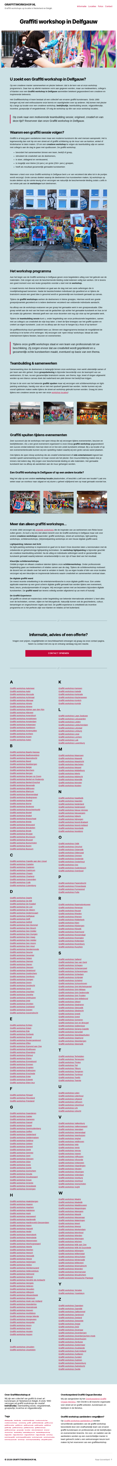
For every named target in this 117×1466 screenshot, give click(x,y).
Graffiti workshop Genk (20, 1150)
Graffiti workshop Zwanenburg (72, 1363)
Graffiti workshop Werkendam (72, 1229)
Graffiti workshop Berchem (22, 770)
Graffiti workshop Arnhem (21, 734)
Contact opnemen (58, 653)
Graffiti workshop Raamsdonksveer (74, 904)
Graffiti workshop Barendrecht (23, 758)
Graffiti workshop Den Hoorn (23, 943)
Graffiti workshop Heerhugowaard (25, 1244)
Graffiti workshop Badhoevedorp (24, 755)
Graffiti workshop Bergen (21, 773)
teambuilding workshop (43, 1432)
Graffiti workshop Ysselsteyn (71, 1293)
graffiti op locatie (28, 1425)
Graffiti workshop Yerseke (70, 1290)
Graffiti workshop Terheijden (71, 1056)
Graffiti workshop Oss (68, 865)
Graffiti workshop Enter (20, 1076)
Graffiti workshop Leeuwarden (72, 719)
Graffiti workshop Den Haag (22, 937)
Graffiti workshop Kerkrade (70, 694)
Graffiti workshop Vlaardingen (71, 1166)
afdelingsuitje (9, 1420)
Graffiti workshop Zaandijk (70, 1309)
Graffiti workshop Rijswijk (69, 929)
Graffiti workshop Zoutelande (71, 1348)
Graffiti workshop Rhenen (70, 917)
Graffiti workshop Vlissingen (71, 1172)
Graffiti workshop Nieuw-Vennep (73, 810)
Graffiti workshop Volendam (71, 1175)
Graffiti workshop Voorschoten (72, 1184)
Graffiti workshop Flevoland (22, 1098)
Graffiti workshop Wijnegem (71, 1251)
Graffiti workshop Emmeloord (23, 1061)
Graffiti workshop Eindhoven (23, 1049)
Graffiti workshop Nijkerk (69, 816)
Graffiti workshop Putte (68, 892)
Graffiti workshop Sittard (69, 1002)
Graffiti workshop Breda (20, 822)
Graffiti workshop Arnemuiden (23, 731)
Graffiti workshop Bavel (20, 761)
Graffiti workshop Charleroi (22, 876)
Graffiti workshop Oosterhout (71, 862)
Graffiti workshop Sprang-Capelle (73, 1029)
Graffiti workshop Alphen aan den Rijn (27, 709)
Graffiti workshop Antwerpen (23, 725)
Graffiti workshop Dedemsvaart (24, 913)
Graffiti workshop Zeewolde (70, 1321)
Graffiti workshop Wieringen (71, 1238)
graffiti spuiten (39, 1425)
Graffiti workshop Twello (69, 1077)
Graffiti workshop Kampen (70, 688)
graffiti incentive (9, 1425)
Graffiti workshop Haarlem (22, 1207)
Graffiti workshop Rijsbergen (71, 926)
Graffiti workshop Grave (21, 1180)
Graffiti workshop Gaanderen (23, 1113)
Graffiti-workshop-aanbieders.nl (78, 1421)
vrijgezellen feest (18, 1435)
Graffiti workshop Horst (20, 1328)
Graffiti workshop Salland (69, 959)
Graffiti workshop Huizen (21, 1334)
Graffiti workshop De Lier (21, 907)
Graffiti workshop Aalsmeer (22, 688)
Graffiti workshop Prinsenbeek (72, 886)
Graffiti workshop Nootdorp (70, 831)
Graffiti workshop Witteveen (71, 1263)
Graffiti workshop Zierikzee (70, 1342)
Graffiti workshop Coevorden (23, 879)
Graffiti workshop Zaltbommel (71, 1312)
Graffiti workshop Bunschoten (23, 843)
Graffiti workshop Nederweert (71, 807)
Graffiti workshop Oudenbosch (72, 868)
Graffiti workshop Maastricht (71, 761)
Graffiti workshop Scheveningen (73, 971)
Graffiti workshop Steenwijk (70, 1044)
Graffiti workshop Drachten (22, 992)
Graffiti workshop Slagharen (71, 1005)
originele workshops (45, 530)
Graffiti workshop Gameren (22, 1119)
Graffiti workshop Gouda (21, 1174)
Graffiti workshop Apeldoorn (22, 728)
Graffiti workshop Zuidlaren (70, 1354)
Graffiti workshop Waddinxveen (72, 1205)
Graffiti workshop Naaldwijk (70, 798)
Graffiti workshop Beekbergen (23, 764)
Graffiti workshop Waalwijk (70, 1202)
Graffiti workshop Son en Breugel (73, 1023)
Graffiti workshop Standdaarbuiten (74, 1035)
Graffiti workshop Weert (69, 1223)
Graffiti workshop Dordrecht (22, 985)
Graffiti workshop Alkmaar (21, 700)
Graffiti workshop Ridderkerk (71, 920)
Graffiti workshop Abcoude (22, 694)
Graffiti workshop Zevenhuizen (72, 1339)
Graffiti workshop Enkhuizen (23, 1070)
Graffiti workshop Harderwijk (23, 1219)
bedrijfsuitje (17, 1420)
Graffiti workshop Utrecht (69, 1111)
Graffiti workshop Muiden (69, 785)
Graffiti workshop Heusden (22, 1289)
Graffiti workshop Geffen (21, 1131)
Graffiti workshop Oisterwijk (70, 850)
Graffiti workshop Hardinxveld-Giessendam (29, 1222)
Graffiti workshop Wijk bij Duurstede (74, 1247)
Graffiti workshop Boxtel (21, 812)
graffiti (29, 1423)
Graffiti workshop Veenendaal (71, 1132)
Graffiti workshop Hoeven (21, 1310)
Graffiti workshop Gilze (20, 1162)
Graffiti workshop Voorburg (70, 1178)
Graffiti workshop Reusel (69, 911)
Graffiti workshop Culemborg (23, 885)
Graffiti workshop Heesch (21, 1253)
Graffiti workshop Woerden (70, 1269)
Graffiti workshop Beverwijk (22, 785)
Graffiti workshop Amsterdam (23, 721)
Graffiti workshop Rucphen (70, 947)
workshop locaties (60, 392)
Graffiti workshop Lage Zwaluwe (73, 716)
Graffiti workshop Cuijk (20, 882)
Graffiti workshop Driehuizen (23, 998)
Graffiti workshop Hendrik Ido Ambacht (27, 1280)
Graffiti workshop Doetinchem (23, 973)
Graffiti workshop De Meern (22, 910)
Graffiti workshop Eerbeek (22, 1034)
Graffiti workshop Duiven (21, 1010)
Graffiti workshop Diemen (21, 961)
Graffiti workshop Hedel (20, 1231)
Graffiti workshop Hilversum (22, 1298)
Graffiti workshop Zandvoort (71, 1315)
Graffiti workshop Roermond (71, 932)
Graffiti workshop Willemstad (71, 1254)
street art (46, 1430)
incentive (27, 1430)
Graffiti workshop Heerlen (21, 1250)
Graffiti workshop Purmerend (71, 889)
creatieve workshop (41, 1420)
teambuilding (18, 1432)
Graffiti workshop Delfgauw (22, 916)
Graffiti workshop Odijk (68, 843)
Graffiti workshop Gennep (21, 1153)
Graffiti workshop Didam (21, 958)
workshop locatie (37, 1437)
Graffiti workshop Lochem (70, 737)
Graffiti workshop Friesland (22, 1101)
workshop (49, 1435)
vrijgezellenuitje (40, 1435)
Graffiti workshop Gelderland (23, 1134)
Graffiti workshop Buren (20, 846)
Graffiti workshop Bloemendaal (24, 794)
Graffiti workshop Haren (21, 1225)
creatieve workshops (11, 1423)
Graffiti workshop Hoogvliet (22, 1322)
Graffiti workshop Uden (68, 1093)
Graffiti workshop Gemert (21, 1146)
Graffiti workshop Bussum (21, 849)
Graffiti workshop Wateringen (71, 1220)
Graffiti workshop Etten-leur (22, 1083)
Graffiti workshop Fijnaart (21, 1095)
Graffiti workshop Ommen (70, 856)
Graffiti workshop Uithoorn (70, 1102)
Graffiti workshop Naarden (70, 801)
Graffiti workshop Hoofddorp (23, 1313)
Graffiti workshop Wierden (70, 1235)
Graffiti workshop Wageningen (72, 1208)
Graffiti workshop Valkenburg (71, 1123)
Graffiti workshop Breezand (22, 825)
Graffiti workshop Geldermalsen (24, 1137)
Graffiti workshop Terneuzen (71, 1059)
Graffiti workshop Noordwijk (71, 828)
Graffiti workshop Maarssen (71, 755)
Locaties (92, 6)
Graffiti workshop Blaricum (22, 791)
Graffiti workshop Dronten (21, 1004)
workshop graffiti (10, 1437)
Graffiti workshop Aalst (20, 691)
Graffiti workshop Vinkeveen (71, 1163)
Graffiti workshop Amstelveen (23, 719)
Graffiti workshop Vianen (69, 1154)
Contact (108, 6)
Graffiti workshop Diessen (21, 967)
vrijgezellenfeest (29, 1435)
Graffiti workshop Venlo (69, 1147)
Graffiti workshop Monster (70, 783)
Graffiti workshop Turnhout (70, 1074)
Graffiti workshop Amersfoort (23, 715)
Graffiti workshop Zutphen (70, 1360)
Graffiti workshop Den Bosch (23, 928)
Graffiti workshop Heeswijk (22, 1256)
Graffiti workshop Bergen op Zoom (25, 776)
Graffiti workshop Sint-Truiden (72, 995)
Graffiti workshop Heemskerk (23, 1235)
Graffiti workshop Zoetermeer (71, 1345)
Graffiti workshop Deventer (22, 955)
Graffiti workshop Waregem (70, 1211)
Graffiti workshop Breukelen (22, 828)
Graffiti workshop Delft (20, 919)
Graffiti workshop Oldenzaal (71, 853)
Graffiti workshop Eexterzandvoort (25, 1040)
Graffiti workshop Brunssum (22, 837)
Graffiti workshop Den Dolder (23, 931)
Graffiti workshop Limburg (70, 731)
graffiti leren (19, 1425)
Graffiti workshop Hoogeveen (23, 1319)
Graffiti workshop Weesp (69, 1226)
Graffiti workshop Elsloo (21, 1058)
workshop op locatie (11, 1439)
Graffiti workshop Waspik (69, 1214)
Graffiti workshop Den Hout (22, 946)
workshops (21, 1439)
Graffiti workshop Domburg (22, 976)
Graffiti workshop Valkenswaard (72, 1126)
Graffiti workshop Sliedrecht (71, 1011)
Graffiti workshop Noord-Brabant (73, 822)
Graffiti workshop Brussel (21, 840)
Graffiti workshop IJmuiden (22, 1347)
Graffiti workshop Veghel (69, 1138)
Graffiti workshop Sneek (69, 1014)
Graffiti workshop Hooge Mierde (24, 1316)
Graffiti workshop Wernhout (70, 1232)
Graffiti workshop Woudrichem (72, 1275)
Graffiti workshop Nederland (71, 804)
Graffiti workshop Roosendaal (71, 935)
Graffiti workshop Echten (21, 1025)
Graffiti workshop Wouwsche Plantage (75, 1278)
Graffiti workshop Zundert (70, 1357)
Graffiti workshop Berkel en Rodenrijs (27, 779)
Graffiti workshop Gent (20, 1156)
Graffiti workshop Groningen (23, 1189)
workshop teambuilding (33, 1439)
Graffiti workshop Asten (20, 740)
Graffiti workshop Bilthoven (22, 788)
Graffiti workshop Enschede (22, 1073)
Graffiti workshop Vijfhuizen (70, 1156)
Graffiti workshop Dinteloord (22, 970)
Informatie (81, 6)
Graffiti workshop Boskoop (22, 806)
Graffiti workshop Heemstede (23, 1237)
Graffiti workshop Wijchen (70, 1241)
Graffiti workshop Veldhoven (71, 1141)
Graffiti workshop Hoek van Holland (26, 1301)
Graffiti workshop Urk (68, 1108)
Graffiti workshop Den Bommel (24, 925)
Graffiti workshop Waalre (69, 1199)
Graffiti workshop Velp (68, 1144)
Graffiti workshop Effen (20, 1043)
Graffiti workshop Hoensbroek (23, 1307)
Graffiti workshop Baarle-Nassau (25, 752)
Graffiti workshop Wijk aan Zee (72, 1245)
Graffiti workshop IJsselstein (23, 1350)
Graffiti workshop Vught (69, 1187)
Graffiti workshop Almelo (21, 703)
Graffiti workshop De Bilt (21, 901)
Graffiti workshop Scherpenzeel (72, 968)
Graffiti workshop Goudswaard (24, 1177)
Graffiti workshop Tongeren (70, 1071)
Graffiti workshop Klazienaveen (72, 697)
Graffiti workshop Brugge (21, 834)
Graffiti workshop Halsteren (22, 1210)
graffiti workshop (17, 1427)
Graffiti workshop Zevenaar (70, 1330)
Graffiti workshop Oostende (70, 859)
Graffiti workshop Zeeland (70, 1318)
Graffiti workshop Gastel (21, 1125)
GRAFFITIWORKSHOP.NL (20, 4)
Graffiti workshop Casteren (22, 867)
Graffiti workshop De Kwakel (23, 904)
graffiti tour (47, 1425)
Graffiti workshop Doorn (21, 982)
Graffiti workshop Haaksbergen (24, 1201)
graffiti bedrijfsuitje (37, 1423)
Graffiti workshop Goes (20, 1165)
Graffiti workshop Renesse (70, 907)
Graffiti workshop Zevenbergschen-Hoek (76, 1336)
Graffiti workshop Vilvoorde (70, 1160)
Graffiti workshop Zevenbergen (72, 1333)
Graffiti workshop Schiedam (71, 974)
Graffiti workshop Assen (21, 737)
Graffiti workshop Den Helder (23, 940)
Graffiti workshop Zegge (69, 1324)
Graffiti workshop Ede (20, 1031)
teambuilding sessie (29, 1432)
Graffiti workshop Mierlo (69, 773)
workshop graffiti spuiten (23, 1437)
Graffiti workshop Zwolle (69, 1369)
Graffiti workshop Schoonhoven (72, 983)
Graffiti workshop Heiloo (21, 1265)
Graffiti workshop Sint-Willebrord (73, 998)
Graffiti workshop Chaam (21, 873)
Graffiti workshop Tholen (69, 1062)
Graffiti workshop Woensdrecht (72, 1266)
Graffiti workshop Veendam (70, 1129)
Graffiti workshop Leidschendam (73, 725)
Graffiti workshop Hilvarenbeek (24, 1295)
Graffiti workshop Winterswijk (71, 1260)
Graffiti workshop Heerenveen (23, 1241)
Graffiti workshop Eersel (21, 1037)
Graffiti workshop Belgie (21, 767)
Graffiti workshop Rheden (70, 914)
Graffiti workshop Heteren (21, 1286)
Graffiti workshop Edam (20, 1028)
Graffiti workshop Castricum (22, 870)
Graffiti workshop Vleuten (69, 1169)
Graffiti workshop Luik (68, 740)
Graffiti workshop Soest (69, 1017)
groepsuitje (20, 1430)
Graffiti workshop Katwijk (69, 691)
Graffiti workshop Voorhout (70, 1181)
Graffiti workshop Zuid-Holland (72, 1351)
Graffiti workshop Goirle (20, 1168)
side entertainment (37, 1430)
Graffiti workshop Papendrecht (72, 883)
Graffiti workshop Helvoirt (21, 1277)
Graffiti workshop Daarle (21, 898)
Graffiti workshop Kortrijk (69, 703)
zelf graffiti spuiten (46, 1439)
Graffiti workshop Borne (20, 803)
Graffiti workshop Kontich (69, 700)
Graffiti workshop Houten (21, 1331)
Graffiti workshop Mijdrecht (70, 776)
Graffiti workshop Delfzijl (21, 922)
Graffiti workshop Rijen (68, 923)
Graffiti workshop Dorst (20, 988)
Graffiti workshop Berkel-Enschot (25, 782)
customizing (22, 1423)
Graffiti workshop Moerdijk (70, 779)
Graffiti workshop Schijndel (70, 977)
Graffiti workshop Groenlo (21, 1183)
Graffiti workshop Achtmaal (22, 697)
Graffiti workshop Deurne (21, 952)
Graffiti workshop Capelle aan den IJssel (28, 861)
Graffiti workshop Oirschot (70, 847)
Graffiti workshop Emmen (21, 1064)
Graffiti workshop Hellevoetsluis (24, 1271)
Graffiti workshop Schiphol (70, 980)
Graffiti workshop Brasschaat (23, 819)
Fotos (100, 6)
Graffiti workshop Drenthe (21, 995)
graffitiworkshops (40, 1427)
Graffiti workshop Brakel (21, 816)
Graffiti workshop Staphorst (70, 1038)
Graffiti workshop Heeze (21, 1259)
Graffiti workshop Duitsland (22, 1007)
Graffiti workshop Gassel (21, 1122)
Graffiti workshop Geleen (21, 1144)
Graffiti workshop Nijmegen (70, 819)
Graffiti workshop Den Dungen (23, 934)
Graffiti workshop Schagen (70, 965)
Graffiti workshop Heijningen (23, 1262)
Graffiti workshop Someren (70, 1020)
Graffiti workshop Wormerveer (72, 1272)
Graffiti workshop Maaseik (70, 758)
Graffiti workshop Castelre (22, 864)
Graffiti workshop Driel (20, 1001)
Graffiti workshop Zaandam (70, 1305)
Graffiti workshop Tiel (68, 1065)
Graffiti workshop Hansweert (23, 1216)
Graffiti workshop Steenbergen (72, 1041)
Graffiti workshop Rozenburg (71, 944)
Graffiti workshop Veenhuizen (71, 1135)
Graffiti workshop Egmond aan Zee (26, 1046)
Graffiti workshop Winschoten (71, 1257)
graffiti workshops (10, 1430)
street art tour (9, 1432)
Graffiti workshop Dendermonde (24, 949)
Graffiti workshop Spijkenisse (71, 1026)
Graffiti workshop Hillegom (22, 1292)
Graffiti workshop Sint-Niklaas (71, 989)
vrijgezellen (8, 1435)
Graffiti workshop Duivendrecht (24, 1013)
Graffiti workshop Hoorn (21, 1325)
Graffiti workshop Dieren (21, 964)
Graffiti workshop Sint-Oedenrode (73, 992)
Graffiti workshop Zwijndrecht (71, 1366)
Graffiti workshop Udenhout (70, 1096)
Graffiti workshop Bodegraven (23, 797)
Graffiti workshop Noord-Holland (73, 825)
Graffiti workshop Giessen (21, 1159)
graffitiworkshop (29, 1427)
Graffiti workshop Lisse (68, 734)
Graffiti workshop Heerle (21, 1247)
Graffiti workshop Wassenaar (71, 1217)
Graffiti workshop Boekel (21, 800)
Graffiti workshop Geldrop (21, 1140)
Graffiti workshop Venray (69, 1150)
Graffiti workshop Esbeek (21, 1079)
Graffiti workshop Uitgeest (70, 1099)
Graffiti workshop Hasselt (21, 1228)
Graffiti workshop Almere (21, 706)
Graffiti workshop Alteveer (21, 712)
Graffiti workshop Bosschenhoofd (25, 810)
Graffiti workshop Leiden (69, 722)
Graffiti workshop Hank (20, 1213)
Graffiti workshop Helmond (22, 1274)
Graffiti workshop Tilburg (69, 1068)
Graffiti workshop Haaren (21, 1204)
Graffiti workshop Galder (21, 1116)
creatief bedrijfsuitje (28, 1420)
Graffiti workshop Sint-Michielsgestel (75, 986)
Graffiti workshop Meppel (69, 767)
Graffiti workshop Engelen (21, 1067)
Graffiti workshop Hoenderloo (23, 1304)
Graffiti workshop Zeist (68, 1327)
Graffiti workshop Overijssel (71, 871)
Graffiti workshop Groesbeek (23, 1186)
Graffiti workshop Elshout (21, 1055)
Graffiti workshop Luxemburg (71, 743)
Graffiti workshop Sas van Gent (72, 962)
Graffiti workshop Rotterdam (71, 941)
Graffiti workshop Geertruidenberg (25, 1128)
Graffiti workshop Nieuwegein (71, 813)
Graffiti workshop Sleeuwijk (70, 1008)
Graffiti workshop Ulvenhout (71, 1105)
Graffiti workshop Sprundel (70, 1032)
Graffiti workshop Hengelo (22, 1283)
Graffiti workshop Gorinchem (23, 1171)
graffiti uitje (8, 1427)
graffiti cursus (49, 1423)
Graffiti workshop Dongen (21, 979)
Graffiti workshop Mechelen (70, 764)
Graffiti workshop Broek (20, 831)
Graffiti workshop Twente (69, 1080)
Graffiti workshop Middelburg (71, 770)
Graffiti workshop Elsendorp (22, 1052)
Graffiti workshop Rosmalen (71, 938)
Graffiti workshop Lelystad (70, 728)
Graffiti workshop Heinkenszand (24, 1268)
